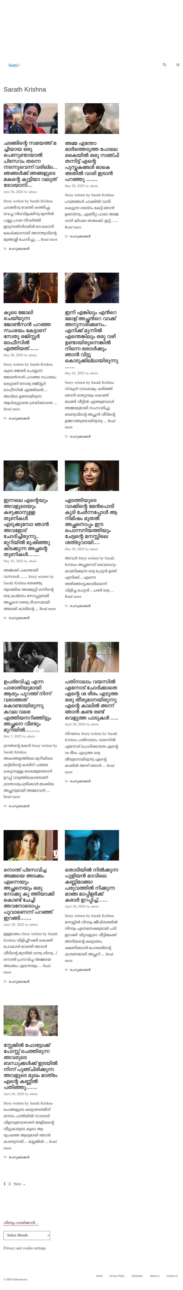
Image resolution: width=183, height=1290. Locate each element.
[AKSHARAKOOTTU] (14, 65)
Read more (49, 239)
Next (20, 1184)
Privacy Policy (117, 1276)
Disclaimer (137, 1276)
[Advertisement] (91, 27)
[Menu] (176, 65)
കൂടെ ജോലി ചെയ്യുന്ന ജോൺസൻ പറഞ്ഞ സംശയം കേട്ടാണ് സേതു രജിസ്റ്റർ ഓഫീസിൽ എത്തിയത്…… (27, 330)
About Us (154, 1276)
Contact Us (172, 1276)
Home (100, 1276)
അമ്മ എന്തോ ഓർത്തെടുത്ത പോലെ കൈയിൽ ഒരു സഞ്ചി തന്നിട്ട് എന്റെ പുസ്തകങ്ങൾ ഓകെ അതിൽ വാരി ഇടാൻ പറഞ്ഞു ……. (92, 161)
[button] (164, 65)
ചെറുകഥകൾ (19, 248)
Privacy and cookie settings (25, 1248)
